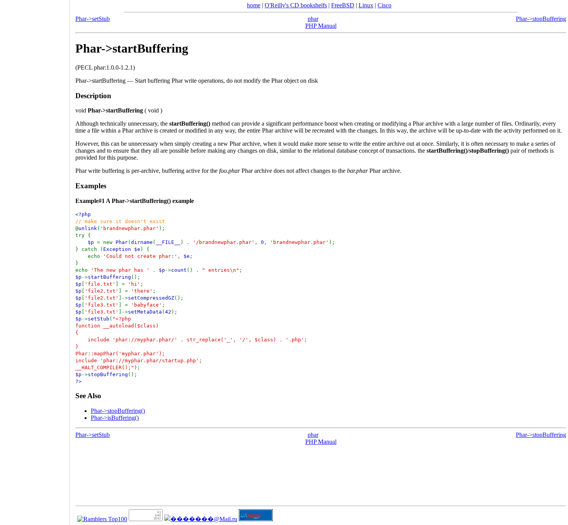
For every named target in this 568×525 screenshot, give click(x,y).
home (253, 5)
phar (313, 18)
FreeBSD (342, 5)
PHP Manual (321, 25)
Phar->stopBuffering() (118, 410)
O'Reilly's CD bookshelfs (296, 5)
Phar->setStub (92, 18)
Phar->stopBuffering (541, 18)
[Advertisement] (35, 260)
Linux (366, 5)
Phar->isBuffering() (115, 417)
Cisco (384, 5)
